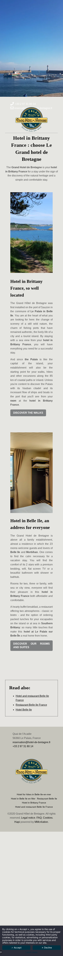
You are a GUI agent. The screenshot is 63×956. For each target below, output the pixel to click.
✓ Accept (16, 947)
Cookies (47, 817)
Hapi (17, 822)
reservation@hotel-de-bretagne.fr (31, 742)
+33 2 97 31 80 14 (23, 746)
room (13, 400)
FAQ (39, 817)
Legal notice (28, 817)
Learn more (31, 952)
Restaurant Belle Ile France (31, 704)
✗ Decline (47, 947)
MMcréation (41, 822)
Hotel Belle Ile (24, 709)
